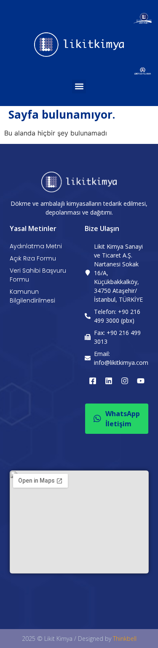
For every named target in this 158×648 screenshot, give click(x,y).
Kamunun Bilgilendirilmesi (32, 296)
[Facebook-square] (92, 381)
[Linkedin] (108, 381)
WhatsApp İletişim (122, 418)
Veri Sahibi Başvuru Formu (38, 275)
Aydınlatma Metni (36, 246)
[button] (79, 86)
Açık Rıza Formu (33, 258)
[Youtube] (141, 381)
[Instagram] (125, 381)
